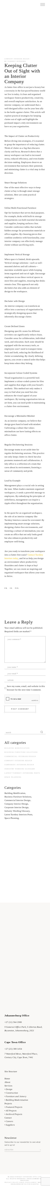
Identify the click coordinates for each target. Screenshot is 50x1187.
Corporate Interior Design (19, 764)
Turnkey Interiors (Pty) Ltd (28, 1176)
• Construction (11, 1093)
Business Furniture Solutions (21, 752)
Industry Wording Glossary (19, 769)
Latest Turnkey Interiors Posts (22, 773)
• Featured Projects (13, 1107)
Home (7, 1078)
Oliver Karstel (31, 1184)
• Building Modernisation (16, 1100)
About (7, 1082)
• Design (8, 1089)
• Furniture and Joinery (15, 1096)
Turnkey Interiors (17, 61)
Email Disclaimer (27, 1182)
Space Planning (12, 777)
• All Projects (10, 1110)
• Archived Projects (13, 1114)
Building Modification (17, 748)
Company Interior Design (16, 59)
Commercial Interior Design (20, 756)
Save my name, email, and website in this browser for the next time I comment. (26, 688)
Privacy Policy (12, 1182)
